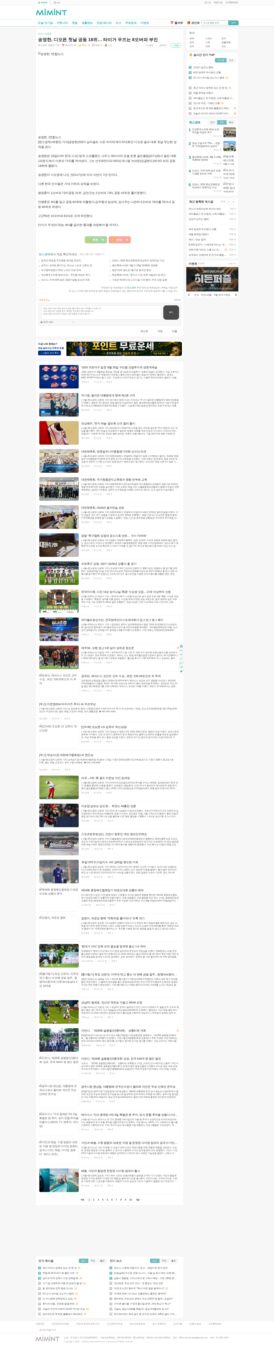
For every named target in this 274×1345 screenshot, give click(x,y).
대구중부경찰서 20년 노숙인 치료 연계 (61, 270)
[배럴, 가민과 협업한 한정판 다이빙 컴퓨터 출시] (59, 1180)
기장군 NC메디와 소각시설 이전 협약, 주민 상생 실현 (139, 279)
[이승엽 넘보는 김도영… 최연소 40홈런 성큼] (59, 815)
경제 (191, 42)
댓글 (181, 667)
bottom (181, 672)
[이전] (188, 294)
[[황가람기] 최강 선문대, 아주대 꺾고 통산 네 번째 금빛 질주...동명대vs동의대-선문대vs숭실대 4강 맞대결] (59, 984)
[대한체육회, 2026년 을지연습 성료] (59, 517)
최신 (231, 122)
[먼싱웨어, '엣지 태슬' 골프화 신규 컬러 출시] (59, 433)
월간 (102, 1261)
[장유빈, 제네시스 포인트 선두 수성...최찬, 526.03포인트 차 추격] (59, 685)
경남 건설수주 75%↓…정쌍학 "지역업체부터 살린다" (206, 144)
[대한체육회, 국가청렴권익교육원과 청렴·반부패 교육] (59, 489)
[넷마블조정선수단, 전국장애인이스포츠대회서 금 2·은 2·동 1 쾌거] (59, 629)
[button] (207, 2)
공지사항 (177, 1324)
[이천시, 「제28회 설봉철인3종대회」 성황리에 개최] (59, 1040)
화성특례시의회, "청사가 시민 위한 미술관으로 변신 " (139, 275)
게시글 (220, 60)
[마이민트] (43, 2)
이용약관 (40, 1324)
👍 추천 (84, 45)
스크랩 (176, 45)
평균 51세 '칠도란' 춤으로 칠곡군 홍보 (131, 270)
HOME (181, 646)
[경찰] (59, 545)
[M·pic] (57, 2)
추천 (222, 122)
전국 (191, 46)
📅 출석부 (176, 22)
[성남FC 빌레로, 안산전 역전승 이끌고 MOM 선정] (59, 1012)
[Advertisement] (201, 13)
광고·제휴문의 (159, 1324)
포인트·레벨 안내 (47, 1330)
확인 (171, 312)
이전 (160, 331)
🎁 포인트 (193, 22)
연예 (191, 38)
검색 (233, 22)
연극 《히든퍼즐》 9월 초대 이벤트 (212, 294)
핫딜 (75, 22)
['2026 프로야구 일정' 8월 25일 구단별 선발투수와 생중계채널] (59, 377)
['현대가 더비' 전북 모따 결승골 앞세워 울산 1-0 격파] (59, 956)
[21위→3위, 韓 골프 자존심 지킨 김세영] (59, 787)
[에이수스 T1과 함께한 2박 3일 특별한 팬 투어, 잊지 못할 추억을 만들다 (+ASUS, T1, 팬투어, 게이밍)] (59, 1124)
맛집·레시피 (104, 22)
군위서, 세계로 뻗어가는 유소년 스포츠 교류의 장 (66, 265)
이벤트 (144, 22)
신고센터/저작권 (114, 1324)
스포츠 (209, 38)
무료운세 (131, 22)
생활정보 (87, 22)
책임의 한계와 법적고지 (87, 1324)
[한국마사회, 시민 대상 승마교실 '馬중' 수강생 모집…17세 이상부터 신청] (59, 601)
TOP (181, 650)
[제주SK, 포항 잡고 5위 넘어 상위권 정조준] (59, 657)
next (181, 663)
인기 (212, 122)
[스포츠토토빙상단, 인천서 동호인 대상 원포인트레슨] (59, 843)
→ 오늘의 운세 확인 (49, 353)
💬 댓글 (97, 45)
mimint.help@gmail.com (196, 1337)
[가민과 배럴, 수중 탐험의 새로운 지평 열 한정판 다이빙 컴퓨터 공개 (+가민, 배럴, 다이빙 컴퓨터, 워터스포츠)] (59, 1152)
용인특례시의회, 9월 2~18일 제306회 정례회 (135, 265)
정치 (224, 38)
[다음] (235, 294)
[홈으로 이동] (51, 12)
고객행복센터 (215, 1324)
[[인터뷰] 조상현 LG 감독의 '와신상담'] (59, 736)
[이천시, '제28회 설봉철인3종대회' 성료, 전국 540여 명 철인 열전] (59, 1068)
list (181, 659)
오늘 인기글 (45, 22)
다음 (174, 331)
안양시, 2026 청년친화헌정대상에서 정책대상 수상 (138, 260)
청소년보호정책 (137, 1324)
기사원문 (149, 45)
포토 (224, 46)
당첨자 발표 (195, 1324)
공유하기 (163, 45)
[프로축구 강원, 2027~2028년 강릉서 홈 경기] (59, 573)
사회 (208, 42)
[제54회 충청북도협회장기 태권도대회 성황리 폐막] (59, 900)
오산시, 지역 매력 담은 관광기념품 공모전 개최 (65, 279)
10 (130, 1199)
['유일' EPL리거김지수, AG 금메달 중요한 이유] (59, 871)
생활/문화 (226, 42)
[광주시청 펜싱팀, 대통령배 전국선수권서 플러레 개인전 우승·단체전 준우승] (59, 1096)
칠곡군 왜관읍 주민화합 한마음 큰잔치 (61, 260)
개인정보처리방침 (60, 1324)
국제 (208, 46)
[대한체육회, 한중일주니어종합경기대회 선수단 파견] (59, 461)
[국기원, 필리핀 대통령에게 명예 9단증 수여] (59, 405)
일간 (83, 1261)
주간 (93, 1261)
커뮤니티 (62, 22)
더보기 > (232, 263)
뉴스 (118, 22)
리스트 (144, 331)
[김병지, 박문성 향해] (59, 928)
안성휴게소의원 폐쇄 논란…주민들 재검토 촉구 (65, 275)
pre (181, 654)
